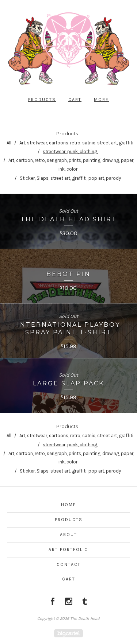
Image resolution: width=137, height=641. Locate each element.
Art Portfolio (68, 549)
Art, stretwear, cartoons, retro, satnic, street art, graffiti (76, 142)
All (9, 142)
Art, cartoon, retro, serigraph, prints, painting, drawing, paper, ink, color (71, 165)
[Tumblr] (84, 601)
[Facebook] (52, 601)
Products (42, 99)
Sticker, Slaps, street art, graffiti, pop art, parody (70, 178)
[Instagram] (68, 601)
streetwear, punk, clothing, (70, 151)
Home (68, 504)
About (68, 534)
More (101, 99)
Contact (69, 564)
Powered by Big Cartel (68, 633)
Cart (74, 99)
